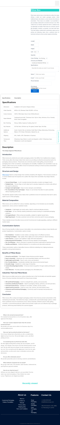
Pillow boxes (5, 174)
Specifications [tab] (6, 98)
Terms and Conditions (22, 409)
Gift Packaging (33, 411)
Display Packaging (33, 404)
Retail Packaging (33, 401)
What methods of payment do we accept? (14, 362)
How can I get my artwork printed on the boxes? (16, 332)
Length (33, 41)
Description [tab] (17, 98)
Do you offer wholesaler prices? (12, 356)
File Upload (34, 86)
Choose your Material (36, 60)
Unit (32, 52)
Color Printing (34, 58)
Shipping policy (22, 406)
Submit (35, 91)
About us (22, 398)
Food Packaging (33, 408)
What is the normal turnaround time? (13, 315)
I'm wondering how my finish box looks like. (15, 341)
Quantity (33, 55)
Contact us (22, 400)
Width (32, 45)
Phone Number (35, 81)
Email (33, 78)
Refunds (22, 402)
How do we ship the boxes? (10, 370)
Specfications (34, 65)
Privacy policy (22, 404)
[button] (57, 3)
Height (32, 48)
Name (33, 74)
